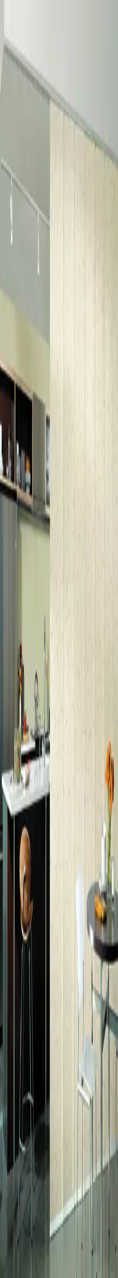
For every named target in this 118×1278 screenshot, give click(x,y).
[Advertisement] (59, 262)
